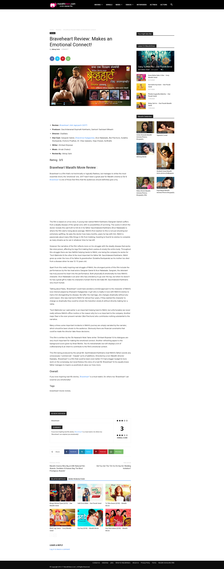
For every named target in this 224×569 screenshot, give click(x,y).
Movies (97, 5)
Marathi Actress (142, 132)
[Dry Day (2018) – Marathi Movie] (90, 517)
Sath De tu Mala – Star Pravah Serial (89, 503)
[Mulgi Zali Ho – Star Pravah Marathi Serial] (141, 105)
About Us (136, 563)
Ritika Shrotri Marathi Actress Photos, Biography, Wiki (143, 193)
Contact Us (96, 563)
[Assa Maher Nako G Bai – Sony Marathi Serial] (141, 77)
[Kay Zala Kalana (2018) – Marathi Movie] (118, 517)
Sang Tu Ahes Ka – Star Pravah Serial (155, 66)
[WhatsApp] (68, 58)
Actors (163, 5)
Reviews (58, 30)
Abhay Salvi (56, 49)
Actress (153, 5)
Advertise (105, 563)
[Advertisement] (112, 19)
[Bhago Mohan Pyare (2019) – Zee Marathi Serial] (62, 492)
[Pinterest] (62, 58)
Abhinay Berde (141, 157)
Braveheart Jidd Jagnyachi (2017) (73, 125)
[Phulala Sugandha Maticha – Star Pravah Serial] (141, 96)
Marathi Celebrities (145, 116)
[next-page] (54, 535)
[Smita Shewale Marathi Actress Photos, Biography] (145, 127)
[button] (171, 5)
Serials (109, 5)
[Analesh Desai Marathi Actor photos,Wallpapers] (165, 156)
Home (52, 30)
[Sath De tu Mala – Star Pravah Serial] (90, 492)
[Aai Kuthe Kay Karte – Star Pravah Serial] (141, 86)
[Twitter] (57, 58)
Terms (154, 563)
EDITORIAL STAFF (144, 70)
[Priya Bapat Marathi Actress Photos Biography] (165, 183)
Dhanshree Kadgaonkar (84, 138)
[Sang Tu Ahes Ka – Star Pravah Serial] (155, 61)
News (118, 5)
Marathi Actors (141, 154)
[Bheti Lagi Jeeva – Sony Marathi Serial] (62, 517)
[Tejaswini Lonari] (165, 127)
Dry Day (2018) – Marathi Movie (88, 528)
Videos (128, 5)
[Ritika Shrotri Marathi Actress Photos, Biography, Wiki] (145, 183)
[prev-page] (51, 535)
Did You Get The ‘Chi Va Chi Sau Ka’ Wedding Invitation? (114, 467)
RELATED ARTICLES (58, 479)
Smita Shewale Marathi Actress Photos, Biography (144, 137)
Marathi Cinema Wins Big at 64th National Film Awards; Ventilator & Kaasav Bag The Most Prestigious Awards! (67, 468)
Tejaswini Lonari (162, 135)
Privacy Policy (145, 563)
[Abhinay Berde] (145, 149)
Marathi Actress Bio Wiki (166, 563)
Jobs (111, 563)
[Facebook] (52, 58)
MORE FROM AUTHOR (76, 479)
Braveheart (54, 180)
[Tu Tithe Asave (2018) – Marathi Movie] (118, 492)
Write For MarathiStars (123, 563)
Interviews (142, 5)
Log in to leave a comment (60, 549)
